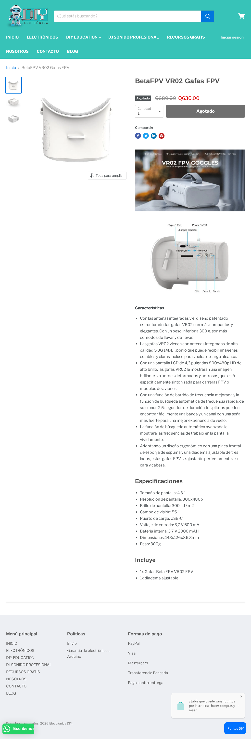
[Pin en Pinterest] (161, 136)
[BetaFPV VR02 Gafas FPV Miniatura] (13, 85)
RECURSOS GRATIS (186, 37)
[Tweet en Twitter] (146, 136)
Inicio (11, 68)
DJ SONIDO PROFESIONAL (133, 37)
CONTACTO (48, 51)
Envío (72, 643)
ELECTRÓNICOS (42, 37)
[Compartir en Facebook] (138, 136)
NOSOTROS (17, 51)
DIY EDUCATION (82, 37)
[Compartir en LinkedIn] (154, 136)
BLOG (72, 51)
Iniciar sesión (232, 37)
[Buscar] (207, 16)
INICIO (12, 37)
